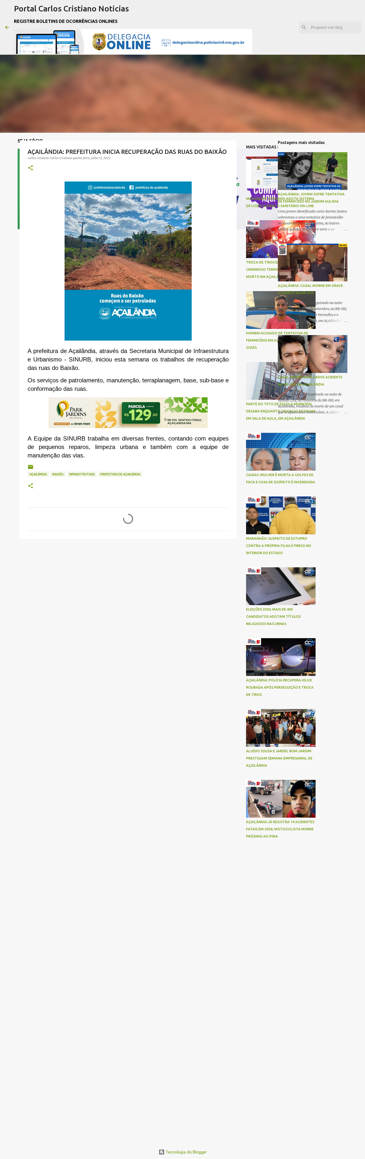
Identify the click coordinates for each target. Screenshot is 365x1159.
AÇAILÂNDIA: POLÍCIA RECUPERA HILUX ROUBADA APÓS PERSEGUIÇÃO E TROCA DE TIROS (280, 687)
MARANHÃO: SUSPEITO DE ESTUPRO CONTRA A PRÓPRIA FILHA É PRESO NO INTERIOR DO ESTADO (278, 545)
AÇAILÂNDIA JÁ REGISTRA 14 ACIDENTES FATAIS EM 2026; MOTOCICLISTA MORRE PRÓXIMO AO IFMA (280, 829)
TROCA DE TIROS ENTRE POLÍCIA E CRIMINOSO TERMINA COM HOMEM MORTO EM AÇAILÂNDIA (276, 269)
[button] (31, 168)
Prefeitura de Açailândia (120, 474)
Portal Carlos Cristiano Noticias (71, 8)
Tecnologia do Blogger (186, 1152)
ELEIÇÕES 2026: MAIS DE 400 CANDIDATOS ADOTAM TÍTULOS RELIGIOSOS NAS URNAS (273, 616)
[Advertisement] (262, 921)
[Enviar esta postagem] (31, 468)
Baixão (58, 474)
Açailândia (38, 474)
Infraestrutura (82, 474)
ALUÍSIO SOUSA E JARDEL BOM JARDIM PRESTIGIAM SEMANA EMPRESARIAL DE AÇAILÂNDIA (279, 758)
